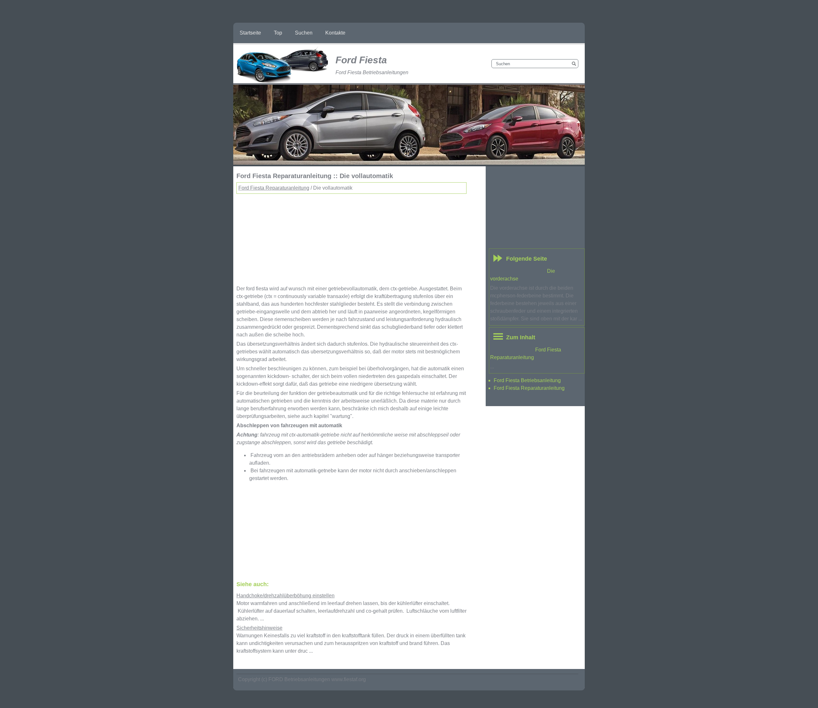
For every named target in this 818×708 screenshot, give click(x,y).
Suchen (304, 32)
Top (278, 32)
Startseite (250, 32)
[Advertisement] (351, 238)
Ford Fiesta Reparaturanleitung (273, 188)
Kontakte (335, 32)
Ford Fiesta (361, 60)
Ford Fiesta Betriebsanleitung (527, 380)
